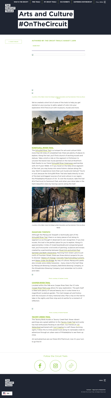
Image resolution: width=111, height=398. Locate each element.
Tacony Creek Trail (41, 317)
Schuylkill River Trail (43, 148)
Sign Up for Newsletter (99, 389)
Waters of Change (48, 258)
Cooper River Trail (41, 283)
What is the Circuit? (21, 2)
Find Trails (36, 2)
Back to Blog (14, 41)
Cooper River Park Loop (41, 288)
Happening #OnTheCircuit (83, 2)
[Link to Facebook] (40, 365)
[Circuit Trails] (10, 17)
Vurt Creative (58, 327)
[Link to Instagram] (55, 365)
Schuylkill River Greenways (62, 163)
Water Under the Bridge (44, 260)
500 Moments (65, 2)
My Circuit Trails (50, 2)
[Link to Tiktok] (71, 365)
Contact (88, 389)
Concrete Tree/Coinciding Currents (70, 258)
